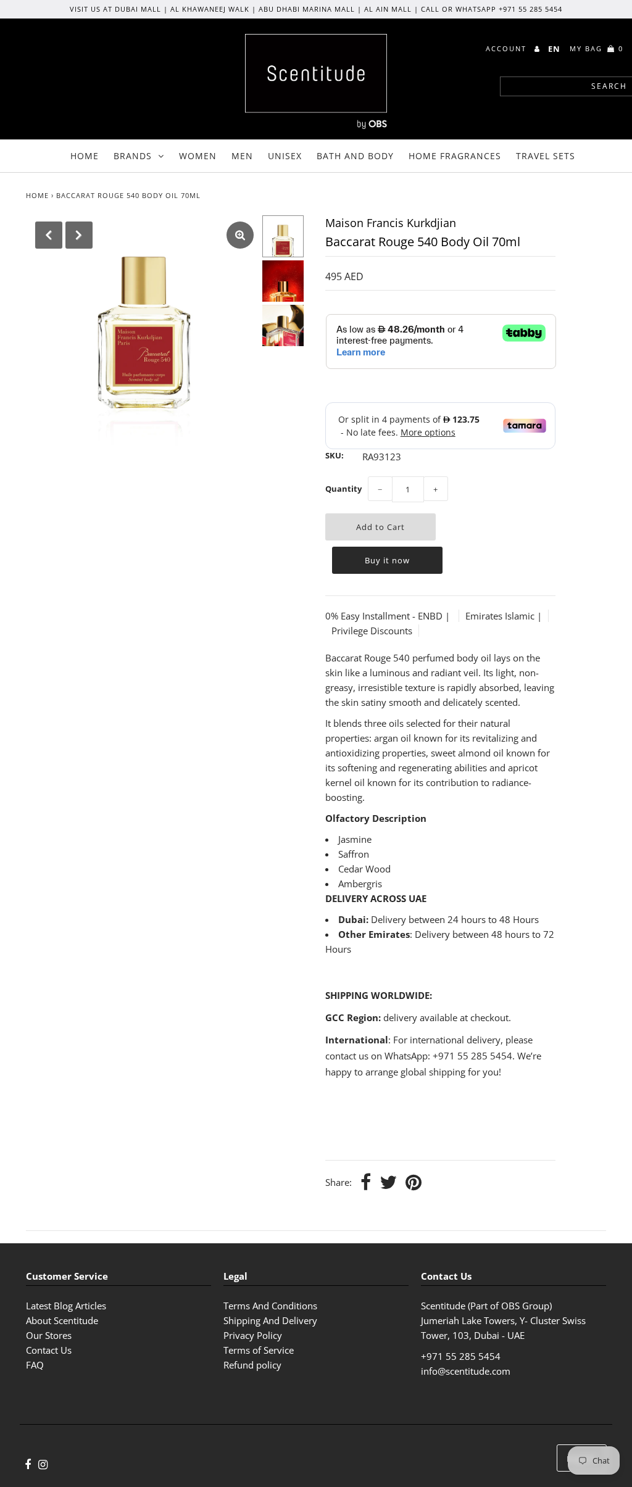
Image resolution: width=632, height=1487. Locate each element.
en (554, 48)
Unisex (285, 156)
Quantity (343, 488)
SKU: (334, 455)
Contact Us (49, 1350)
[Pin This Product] (413, 1183)
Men (242, 156)
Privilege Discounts (371, 630)
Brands (133, 156)
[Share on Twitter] (388, 1183)
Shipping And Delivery (270, 1320)
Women (198, 156)
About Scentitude (62, 1320)
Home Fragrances (455, 156)
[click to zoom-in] (240, 235)
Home (84, 156)
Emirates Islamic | (503, 616)
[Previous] (48, 235)
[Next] (79, 235)
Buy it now (387, 560)
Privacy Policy (252, 1335)
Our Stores (49, 1335)
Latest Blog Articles (66, 1305)
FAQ (35, 1365)
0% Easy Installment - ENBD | (388, 616)
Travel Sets (545, 156)
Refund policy (252, 1365)
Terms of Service (258, 1350)
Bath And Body (355, 156)
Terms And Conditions (270, 1305)
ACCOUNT (508, 48)
